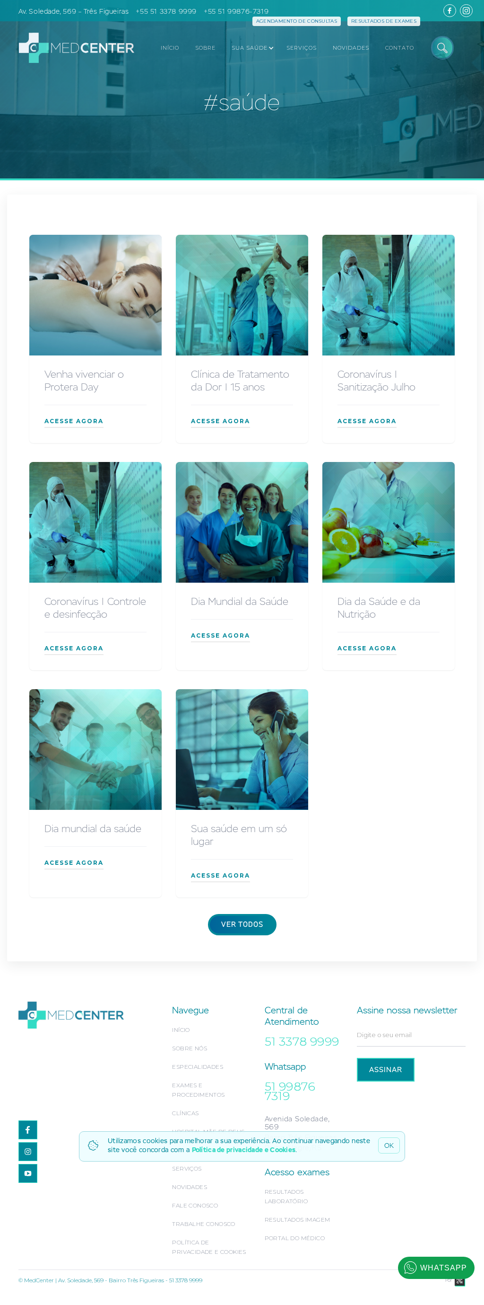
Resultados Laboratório (286, 1196)
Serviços (186, 1168)
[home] (72, 47)
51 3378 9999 (302, 1041)
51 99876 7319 (290, 1091)
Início (181, 1029)
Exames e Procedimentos (198, 1090)
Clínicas (185, 1113)
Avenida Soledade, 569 (297, 1123)
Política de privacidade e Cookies (244, 1149)
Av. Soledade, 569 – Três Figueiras (73, 11)
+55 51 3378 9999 (166, 11)
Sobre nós (189, 1048)
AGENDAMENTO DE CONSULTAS (296, 21)
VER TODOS (242, 925)
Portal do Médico (295, 1238)
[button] (250, 47)
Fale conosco (195, 1205)
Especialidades (197, 1066)
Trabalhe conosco (203, 1223)
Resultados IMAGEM (297, 1219)
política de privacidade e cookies (209, 1247)
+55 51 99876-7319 (236, 11)
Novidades (189, 1186)
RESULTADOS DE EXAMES (383, 21)
